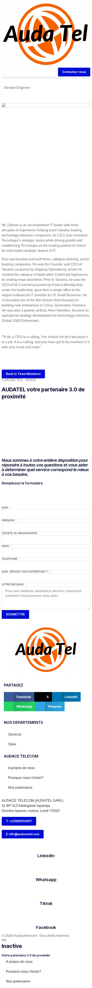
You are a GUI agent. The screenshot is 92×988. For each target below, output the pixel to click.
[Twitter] (51, 362)
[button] (46, 77)
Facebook (46, 927)
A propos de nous (21, 768)
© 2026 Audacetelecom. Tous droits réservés (35, 935)
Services (14, 734)
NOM (5, 507)
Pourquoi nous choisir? (25, 778)
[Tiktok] (46, 891)
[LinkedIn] (46, 843)
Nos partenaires (20, 787)
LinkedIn (46, 855)
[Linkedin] (7, 362)
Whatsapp (46, 879)
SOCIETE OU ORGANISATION (19, 533)
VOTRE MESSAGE (13, 584)
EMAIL (6, 546)
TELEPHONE (10, 558)
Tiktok (46, 903)
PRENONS (8, 520)
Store (12, 744)
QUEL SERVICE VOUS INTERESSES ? (25, 571)
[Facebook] (46, 915)
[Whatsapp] (46, 867)
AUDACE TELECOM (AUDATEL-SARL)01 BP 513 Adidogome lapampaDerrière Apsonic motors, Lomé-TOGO (32, 806)
